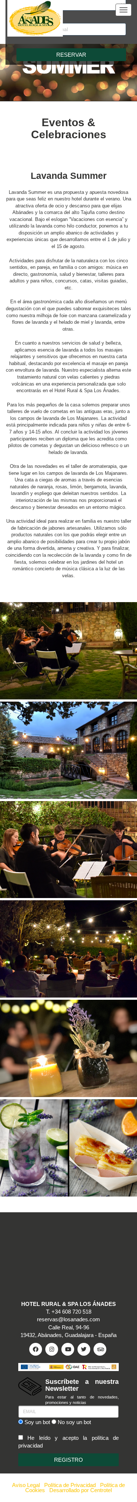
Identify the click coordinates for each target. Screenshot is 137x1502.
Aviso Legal (26, 1485)
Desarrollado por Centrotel (80, 1490)
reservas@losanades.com (68, 1319)
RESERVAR (71, 55)
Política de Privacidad (70, 1485)
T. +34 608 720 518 (68, 1311)
